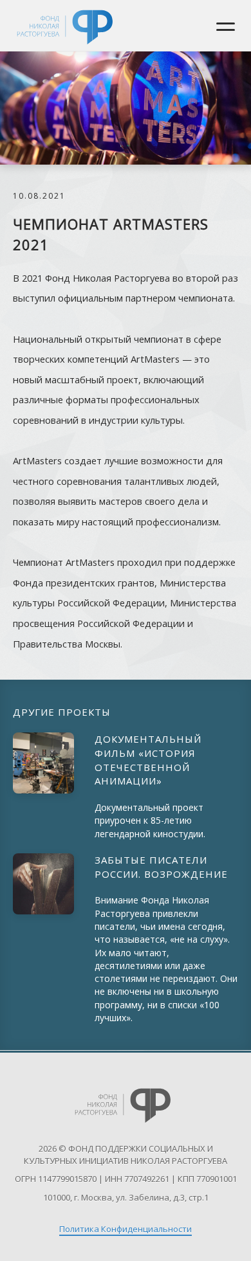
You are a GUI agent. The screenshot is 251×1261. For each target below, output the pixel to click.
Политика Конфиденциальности (125, 1229)
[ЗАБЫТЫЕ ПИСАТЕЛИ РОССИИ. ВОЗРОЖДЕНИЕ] (43, 883)
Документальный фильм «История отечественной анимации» (148, 759)
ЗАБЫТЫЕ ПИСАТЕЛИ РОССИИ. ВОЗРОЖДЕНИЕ (161, 866)
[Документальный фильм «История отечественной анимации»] (43, 763)
